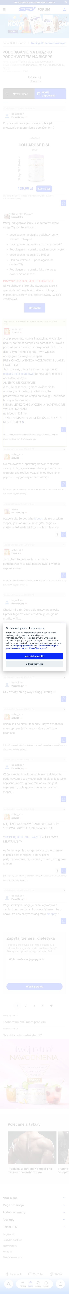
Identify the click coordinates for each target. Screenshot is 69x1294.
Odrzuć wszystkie (34, 664)
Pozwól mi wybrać (38, 648)
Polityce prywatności (23, 645)
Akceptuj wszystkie (34, 656)
